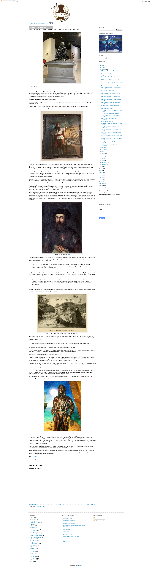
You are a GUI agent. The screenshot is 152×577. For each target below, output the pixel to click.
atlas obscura (34, 456)
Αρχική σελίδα (61, 504)
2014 (101, 181)
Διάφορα (46, 459)
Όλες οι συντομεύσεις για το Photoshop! (71, 539)
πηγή (69, 254)
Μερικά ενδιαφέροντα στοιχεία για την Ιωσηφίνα (111, 85)
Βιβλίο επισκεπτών (67, 529)
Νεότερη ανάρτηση (33, 504)
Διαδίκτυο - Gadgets (35, 522)
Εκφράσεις (33, 527)
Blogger (80, 565)
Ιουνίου (103, 155)
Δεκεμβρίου (104, 67)
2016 (101, 177)
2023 (101, 65)
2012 (101, 185)
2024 (101, 64)
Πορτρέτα (33, 546)
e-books (33, 553)
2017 (101, 175)
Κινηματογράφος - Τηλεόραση (37, 534)
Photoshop (33, 559)
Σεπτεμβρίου (104, 149)
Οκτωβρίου (103, 147)
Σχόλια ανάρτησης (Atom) (39, 506)
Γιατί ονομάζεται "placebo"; (107, 108)
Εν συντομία (41, 23)
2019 (101, 172)
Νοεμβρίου (103, 69)
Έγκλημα (33, 525)
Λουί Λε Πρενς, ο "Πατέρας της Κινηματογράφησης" (107, 91)
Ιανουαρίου (104, 164)
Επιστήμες (33, 532)
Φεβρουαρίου (104, 162)
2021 (101, 168)
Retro (32, 561)
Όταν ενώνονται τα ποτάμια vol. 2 (70, 520)
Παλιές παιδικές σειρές (67, 518)
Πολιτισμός (33, 545)
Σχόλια (96, 520)
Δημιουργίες (33, 521)
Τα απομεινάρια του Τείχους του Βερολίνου (110, 113)
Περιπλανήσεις (34, 543)
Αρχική (31, 23)
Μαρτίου (103, 160)
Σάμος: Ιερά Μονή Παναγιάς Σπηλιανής (71, 536)
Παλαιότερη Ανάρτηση (90, 504)
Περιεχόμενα (36, 23)
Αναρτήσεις (97, 518)
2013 (101, 183)
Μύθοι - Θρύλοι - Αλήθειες (36, 535)
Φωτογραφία (34, 550)
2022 (101, 166)
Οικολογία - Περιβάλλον (36, 537)
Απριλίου (103, 158)
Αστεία (32, 517)
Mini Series (46, 23)
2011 (101, 187)
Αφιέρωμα (33, 519)
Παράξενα (33, 538)
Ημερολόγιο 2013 (66, 541)
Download (33, 551)
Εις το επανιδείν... (66, 531)
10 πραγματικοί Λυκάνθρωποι (69, 523)
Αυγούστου (104, 151)
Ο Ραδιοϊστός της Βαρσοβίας (107, 121)
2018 (101, 174)
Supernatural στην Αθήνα (68, 534)
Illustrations (33, 555)
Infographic (33, 556)
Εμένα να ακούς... (35, 529)
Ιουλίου (103, 153)
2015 (101, 179)
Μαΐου (102, 156)
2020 (101, 170)
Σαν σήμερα (33, 548)
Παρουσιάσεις (34, 540)
